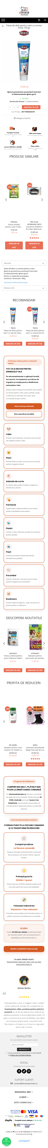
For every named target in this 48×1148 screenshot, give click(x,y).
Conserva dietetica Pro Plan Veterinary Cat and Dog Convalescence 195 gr (34, 227)
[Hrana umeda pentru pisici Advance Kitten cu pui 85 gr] (13, 637)
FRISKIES (14, 222)
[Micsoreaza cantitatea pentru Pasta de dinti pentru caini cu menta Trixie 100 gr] (10, 107)
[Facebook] (19, 1071)
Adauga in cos (31, 107)
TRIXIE (13, 328)
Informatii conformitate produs (16, 282)
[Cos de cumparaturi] (39, 20)
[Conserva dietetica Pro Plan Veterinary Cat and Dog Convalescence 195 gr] (34, 191)
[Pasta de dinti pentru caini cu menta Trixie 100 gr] (24, 61)
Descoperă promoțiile (24, 414)
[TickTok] (24, 1071)
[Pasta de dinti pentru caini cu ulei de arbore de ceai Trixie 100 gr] (13, 316)
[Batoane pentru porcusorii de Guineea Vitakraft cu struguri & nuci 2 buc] (35, 637)
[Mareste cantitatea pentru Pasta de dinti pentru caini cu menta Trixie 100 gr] (18, 107)
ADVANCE (13, 653)
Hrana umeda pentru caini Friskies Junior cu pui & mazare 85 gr (14, 225)
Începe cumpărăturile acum (24, 949)
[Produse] (3, 21)
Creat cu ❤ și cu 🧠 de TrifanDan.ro (19, 1132)
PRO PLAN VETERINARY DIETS (34, 223)
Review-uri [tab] (9, 288)
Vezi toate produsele (24, 406)
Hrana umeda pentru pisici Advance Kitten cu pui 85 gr (13, 657)
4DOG (35, 745)
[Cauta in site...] (45, 20)
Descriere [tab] (7, 263)
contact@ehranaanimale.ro (25, 1083)
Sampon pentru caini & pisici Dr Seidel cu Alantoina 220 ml (13, 748)
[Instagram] (29, 1071)
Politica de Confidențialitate (20, 1055)
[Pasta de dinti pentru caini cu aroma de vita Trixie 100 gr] (35, 316)
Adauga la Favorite (23, 118)
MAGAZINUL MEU (23, 1092)
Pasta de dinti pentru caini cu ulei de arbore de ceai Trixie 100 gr (13, 331)
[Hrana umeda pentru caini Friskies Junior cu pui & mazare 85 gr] (14, 191)
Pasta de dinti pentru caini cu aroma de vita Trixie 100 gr (35, 331)
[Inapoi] (2, 26)
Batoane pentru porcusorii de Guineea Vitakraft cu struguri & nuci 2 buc (35, 657)
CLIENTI (23, 1097)
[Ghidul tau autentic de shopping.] (24, 1141)
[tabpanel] (24, 61)
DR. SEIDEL (13, 745)
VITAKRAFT (35, 653)
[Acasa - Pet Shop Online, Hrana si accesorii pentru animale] (24, 11)
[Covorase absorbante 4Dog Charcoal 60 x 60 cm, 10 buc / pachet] (35, 715)
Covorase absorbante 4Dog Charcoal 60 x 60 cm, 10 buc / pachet (35, 748)
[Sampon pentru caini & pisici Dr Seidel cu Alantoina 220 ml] (13, 715)
